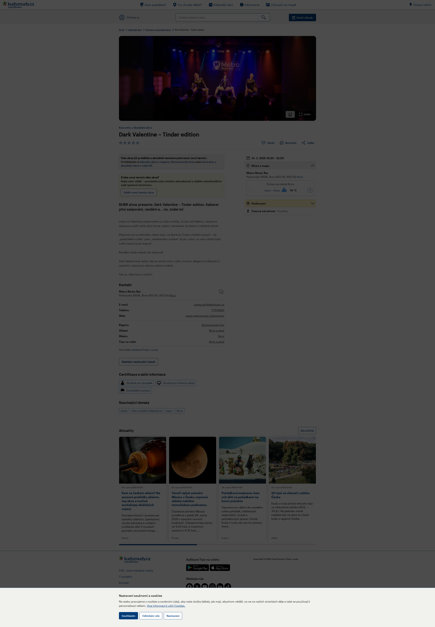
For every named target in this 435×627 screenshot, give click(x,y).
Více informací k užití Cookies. (166, 605)
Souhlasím (128, 615)
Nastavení (173, 615)
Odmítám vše (151, 615)
